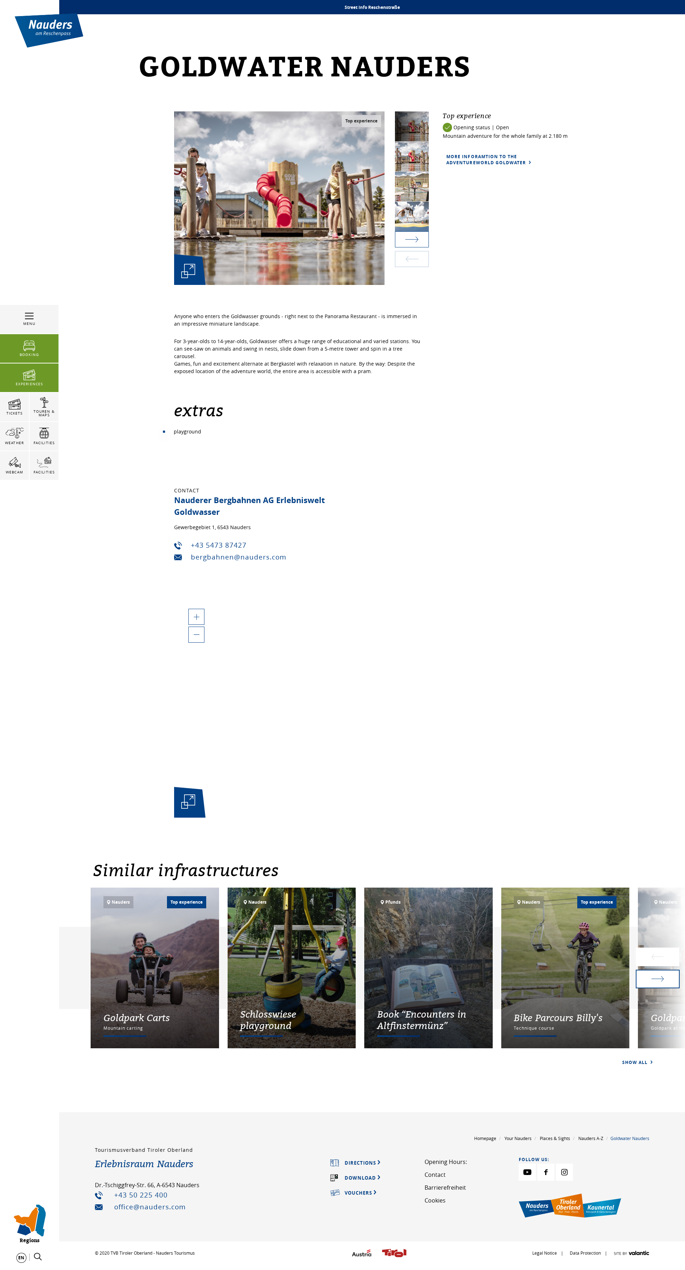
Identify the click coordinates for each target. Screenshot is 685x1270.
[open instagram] (564, 1172)
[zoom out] (196, 635)
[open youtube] (527, 1172)
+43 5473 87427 (219, 545)
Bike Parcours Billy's (558, 1017)
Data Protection (586, 1253)
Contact (435, 1175)
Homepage (485, 1138)
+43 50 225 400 (141, 1195)
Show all (635, 1062)
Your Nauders (518, 1138)
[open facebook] (545, 1172)
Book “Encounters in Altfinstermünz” (421, 1020)
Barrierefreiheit (445, 1187)
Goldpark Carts (136, 1017)
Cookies (435, 1200)
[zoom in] (196, 617)
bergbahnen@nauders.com (238, 557)
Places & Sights (555, 1138)
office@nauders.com (150, 1206)
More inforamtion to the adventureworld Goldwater (486, 160)
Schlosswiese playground (268, 1020)
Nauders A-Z (590, 1138)
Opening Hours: (446, 1162)
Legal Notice (544, 1253)
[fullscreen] (188, 271)
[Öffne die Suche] (38, 1257)
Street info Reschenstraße (372, 7)
